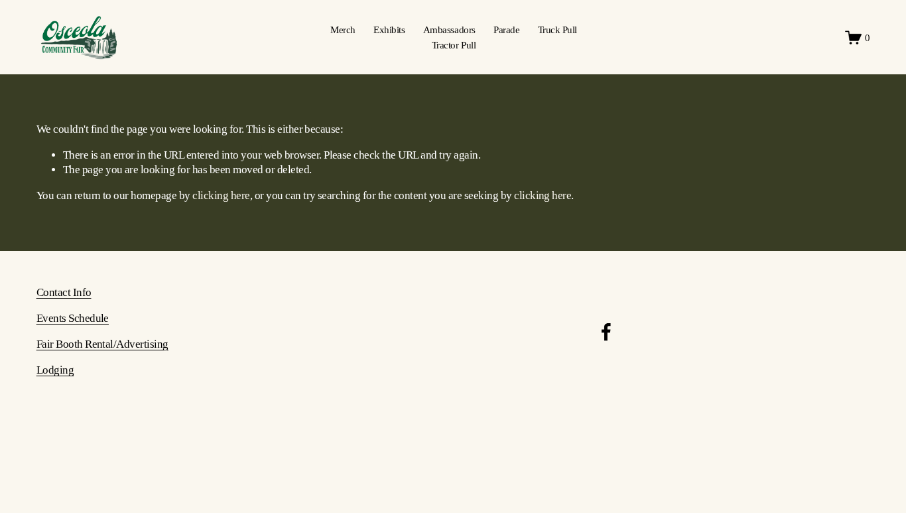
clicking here (220, 195)
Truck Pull (557, 29)
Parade (506, 29)
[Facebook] (606, 332)
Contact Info (64, 292)
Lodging (55, 370)
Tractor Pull (454, 44)
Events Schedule (72, 318)
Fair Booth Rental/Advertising (102, 344)
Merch (343, 29)
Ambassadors (449, 29)
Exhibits (389, 29)
